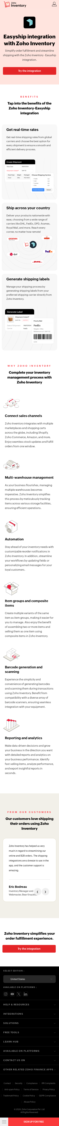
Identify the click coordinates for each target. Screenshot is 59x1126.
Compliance (32, 1083)
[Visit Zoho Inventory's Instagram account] (5, 994)
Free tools (11, 1032)
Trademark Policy (11, 1096)
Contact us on (14, 1060)
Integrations (13, 1014)
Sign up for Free (34, 1121)
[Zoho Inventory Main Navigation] (4, 1122)
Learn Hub (11, 1041)
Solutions (11, 1023)
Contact (7, 1083)
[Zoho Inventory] (15, 4)
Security (18, 1083)
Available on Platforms (21, 1051)
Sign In (54, 4)
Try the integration (29, 70)
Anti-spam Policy (12, 1089)
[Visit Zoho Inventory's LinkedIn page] (25, 994)
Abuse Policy (29, 1102)
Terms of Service (31, 1089)
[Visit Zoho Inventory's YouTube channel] (12, 994)
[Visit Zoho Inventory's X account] (18, 994)
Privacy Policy (49, 1089)
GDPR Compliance (47, 1096)
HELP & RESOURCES (16, 1004)
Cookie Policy (29, 1096)
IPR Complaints (48, 1083)
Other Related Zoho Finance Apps (28, 1069)
